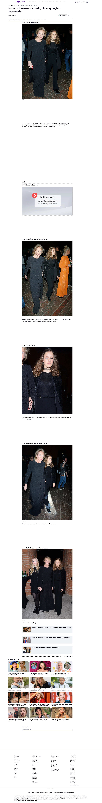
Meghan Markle (16, 759)
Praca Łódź (72, 769)
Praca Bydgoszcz (72, 777)
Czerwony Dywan (36, 1)
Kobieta (15, 772)
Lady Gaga (34, 761)
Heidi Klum (53, 757)
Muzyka (28, 1)
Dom (33, 764)
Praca (15, 774)
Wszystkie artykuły (54, 764)
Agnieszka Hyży (16, 761)
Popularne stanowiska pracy (74, 785)
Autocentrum (34, 777)
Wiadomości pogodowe (55, 769)
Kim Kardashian (53, 760)
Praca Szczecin (72, 774)
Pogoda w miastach (54, 770)
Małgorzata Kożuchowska (36, 756)
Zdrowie (15, 773)
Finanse (15, 769)
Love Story (51, 1)
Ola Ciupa (52, 755)
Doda (52, 759)
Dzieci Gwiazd (44, 1)
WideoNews (58, 1)
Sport (14, 765)
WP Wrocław (34, 778)
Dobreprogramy (34, 772)
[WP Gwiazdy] (22, 2)
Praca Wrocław (72, 770)
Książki (33, 765)
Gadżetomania (34, 774)
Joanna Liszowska (73, 757)
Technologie (16, 768)
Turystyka (34, 769)
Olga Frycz (71, 756)
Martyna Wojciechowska (74, 761)
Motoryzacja (16, 770)
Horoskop (34, 768)
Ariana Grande (16, 757)
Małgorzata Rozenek (35, 759)
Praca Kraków (72, 768)
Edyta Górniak (34, 755)
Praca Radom (72, 773)
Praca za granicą (72, 781)
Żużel (33, 781)
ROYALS (64, 1)
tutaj (36, 800)
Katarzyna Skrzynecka (54, 756)
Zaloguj (83, 1)
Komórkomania (34, 773)
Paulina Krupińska (73, 755)
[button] (78, 2)
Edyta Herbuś (72, 760)
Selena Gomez (34, 757)
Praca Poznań (72, 772)
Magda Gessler (34, 760)
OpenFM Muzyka (54, 766)
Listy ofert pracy (72, 782)
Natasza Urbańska (73, 759)
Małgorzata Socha (17, 760)
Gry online (15, 777)
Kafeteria (33, 770)
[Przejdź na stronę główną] (15, 2)
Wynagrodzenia (34, 782)
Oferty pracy (72, 765)
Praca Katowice (72, 778)
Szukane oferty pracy (73, 783)
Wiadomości (16, 764)
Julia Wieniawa (16, 756)
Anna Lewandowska (17, 755)
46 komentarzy (63, 15)
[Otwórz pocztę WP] (75, 2)
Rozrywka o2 (34, 783)
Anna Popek (53, 761)
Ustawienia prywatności (69, 792)
